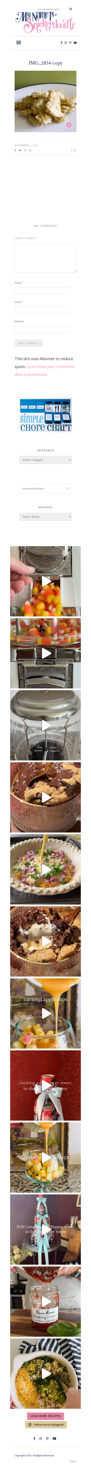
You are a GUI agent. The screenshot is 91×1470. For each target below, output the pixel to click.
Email (19, 302)
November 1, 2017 (27, 145)
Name (19, 283)
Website (19, 321)
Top (72, 1461)
